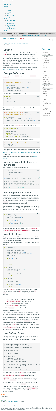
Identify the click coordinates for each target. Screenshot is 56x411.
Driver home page (11, 20)
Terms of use (16, 401)
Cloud (44, 106)
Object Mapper (46, 68)
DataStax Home (8, 4)
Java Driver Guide (11, 25)
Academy (9, 10)
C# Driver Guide (10, 23)
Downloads (6, 6)
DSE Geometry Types (46, 70)
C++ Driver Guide (11, 22)
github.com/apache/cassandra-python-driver (35, 35)
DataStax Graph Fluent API (47, 78)
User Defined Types (46, 98)
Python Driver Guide (11, 28)
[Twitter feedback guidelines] (4, 400)
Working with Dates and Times (47, 102)
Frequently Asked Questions (47, 109)
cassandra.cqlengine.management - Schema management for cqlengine (20, 152)
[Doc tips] (3, 400)
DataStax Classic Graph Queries (47, 82)
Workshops (9, 12)
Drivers (5, 18)
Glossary (6, 30)
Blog (8, 13)
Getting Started (46, 54)
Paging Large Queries (46, 90)
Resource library (11, 15)
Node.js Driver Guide (12, 27)
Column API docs (17, 69)
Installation (45, 52)
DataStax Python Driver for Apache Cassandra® (16, 43)
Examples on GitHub (12, 17)
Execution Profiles (45, 57)
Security (45, 93)
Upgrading (45, 96)
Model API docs (7, 69)
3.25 (50, 39)
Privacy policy (10, 401)
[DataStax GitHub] (5, 400)
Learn (5, 9)
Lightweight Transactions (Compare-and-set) (46, 63)
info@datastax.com (4, 398)
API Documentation (46, 112)
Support (6, 3)
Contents (46, 49)
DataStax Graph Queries (47, 74)
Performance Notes (46, 86)
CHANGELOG (46, 116)
